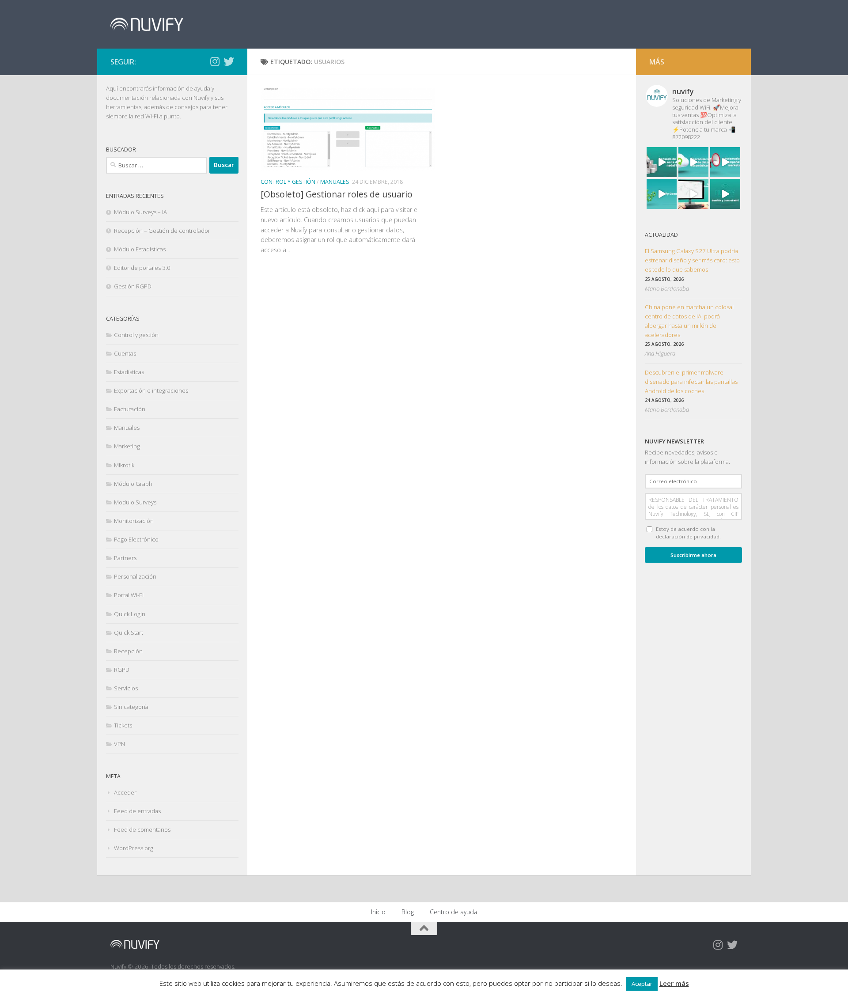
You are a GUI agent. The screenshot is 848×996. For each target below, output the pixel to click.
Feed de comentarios (142, 829)
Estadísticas (129, 372)
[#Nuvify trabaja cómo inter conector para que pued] (693, 162)
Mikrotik (124, 465)
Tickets (123, 725)
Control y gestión (288, 182)
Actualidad (661, 235)
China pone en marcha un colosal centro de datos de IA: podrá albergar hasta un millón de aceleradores (689, 321)
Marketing (127, 446)
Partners (125, 558)
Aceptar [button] (642, 984)
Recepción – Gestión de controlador (162, 231)
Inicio (378, 912)
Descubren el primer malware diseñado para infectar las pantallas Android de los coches (691, 381)
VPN (119, 744)
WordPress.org (133, 848)
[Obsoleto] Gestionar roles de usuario (337, 194)
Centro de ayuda (453, 912)
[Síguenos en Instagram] (214, 61)
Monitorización (134, 521)
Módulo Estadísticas (140, 249)
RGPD (121, 670)
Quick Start (128, 632)
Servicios (126, 688)
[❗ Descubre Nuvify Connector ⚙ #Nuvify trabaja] (662, 194)
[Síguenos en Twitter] (228, 61)
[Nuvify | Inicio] (146, 24)
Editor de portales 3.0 (142, 268)
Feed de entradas (137, 811)
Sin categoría (131, 707)
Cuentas (125, 353)
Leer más (674, 983)
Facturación (129, 409)
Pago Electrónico (136, 539)
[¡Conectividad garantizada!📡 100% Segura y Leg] (725, 194)
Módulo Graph (133, 484)
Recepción (128, 651)
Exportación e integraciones (151, 390)
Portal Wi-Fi (129, 595)
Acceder (125, 792)
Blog (407, 912)
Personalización (135, 576)
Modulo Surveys (135, 502)
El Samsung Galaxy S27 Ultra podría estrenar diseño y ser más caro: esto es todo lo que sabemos (692, 260)
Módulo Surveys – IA (140, 212)
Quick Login (129, 614)
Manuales (334, 182)
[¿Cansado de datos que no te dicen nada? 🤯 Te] (662, 162)
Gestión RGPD (132, 286)
